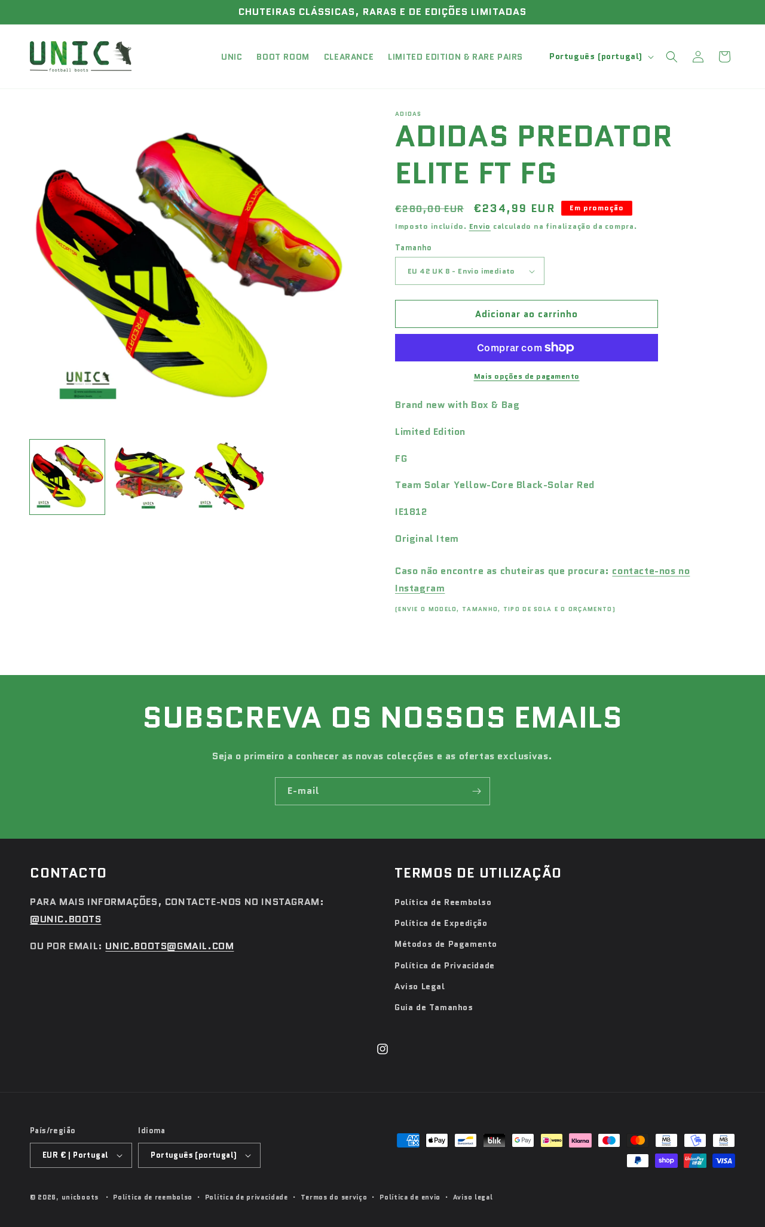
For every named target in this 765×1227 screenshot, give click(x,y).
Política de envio (410, 1197)
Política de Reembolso (443, 902)
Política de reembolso (152, 1197)
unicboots (80, 1197)
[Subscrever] (476, 791)
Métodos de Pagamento (445, 944)
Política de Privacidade (444, 965)
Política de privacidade (246, 1197)
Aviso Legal (419, 986)
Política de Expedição (441, 923)
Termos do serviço (334, 1197)
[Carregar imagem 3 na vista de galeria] (229, 477)
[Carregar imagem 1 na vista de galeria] (67, 477)
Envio (480, 226)
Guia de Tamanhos (433, 1007)
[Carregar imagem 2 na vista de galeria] (148, 477)
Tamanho (413, 247)
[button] (672, 57)
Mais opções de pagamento (527, 376)
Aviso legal (473, 1197)
